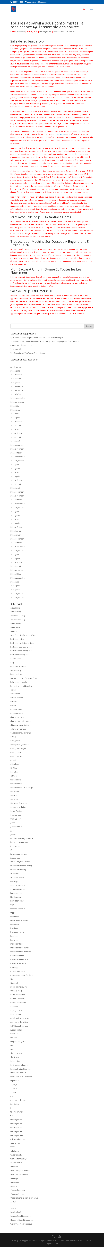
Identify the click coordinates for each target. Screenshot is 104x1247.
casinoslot (14, 705)
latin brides (14, 916)
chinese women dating (19, 725)
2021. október (16, 543)
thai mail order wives (18, 1100)
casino (13, 690)
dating (12, 737)
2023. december (17, 445)
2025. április (15, 417)
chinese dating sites (18, 717)
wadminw (21, 31)
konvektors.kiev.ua (17, 901)
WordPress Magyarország (21, 1224)
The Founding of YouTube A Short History (27, 353)
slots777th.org (16, 1053)
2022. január (15, 535)
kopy (12, 905)
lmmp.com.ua (16, 940)
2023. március (16, 480)
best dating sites (17, 639)
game (12, 822)
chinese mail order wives (20, 721)
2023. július (15, 464)
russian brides (16, 1030)
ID (11, 850)
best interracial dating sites (21, 651)
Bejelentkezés (16, 1212)
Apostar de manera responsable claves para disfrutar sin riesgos (36, 337)
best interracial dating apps (21, 647)
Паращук (14, 1178)
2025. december (17, 386)
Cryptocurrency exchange (20, 733)
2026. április (15, 371)
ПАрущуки (14, 1182)
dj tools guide (16, 764)
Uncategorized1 (16, 1123)
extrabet (13, 776)
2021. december (17, 539)
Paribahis (14, 1006)
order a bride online (18, 1002)
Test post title (16, 349)
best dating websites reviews (22, 643)
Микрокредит (16, 1162)
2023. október (16, 453)
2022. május (15, 519)
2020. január (15, 589)
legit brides (14, 928)
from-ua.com (15, 819)
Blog (12, 662)
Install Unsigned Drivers (20, 862)
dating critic (15, 740)
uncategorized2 (16, 1127)
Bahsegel (14, 631)
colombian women (18, 729)
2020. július (15, 582)
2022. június (15, 515)
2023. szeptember (17, 457)
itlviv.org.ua (15, 881)
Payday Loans (16, 1010)
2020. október (16, 574)
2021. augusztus (17, 550)
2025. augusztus (17, 402)
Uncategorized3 (16, 1131)
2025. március (16, 421)
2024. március (16, 433)
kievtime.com (15, 897)
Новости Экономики (19, 1174)
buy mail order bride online (21, 686)
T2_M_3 (13, 1088)
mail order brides (17, 955)
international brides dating (21, 865)
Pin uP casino (15, 1014)
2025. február (15, 425)
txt (11, 1116)
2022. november (17, 496)
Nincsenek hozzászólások (64, 31)
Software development (19, 1065)
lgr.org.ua (14, 936)
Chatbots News (16, 713)
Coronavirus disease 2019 (21, 345)
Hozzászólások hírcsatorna (21, 1220)
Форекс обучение (17, 1194)
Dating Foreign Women (20, 744)
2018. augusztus (17, 593)
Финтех (13, 1186)
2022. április (15, 523)
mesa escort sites (17, 971)
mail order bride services (20, 948)
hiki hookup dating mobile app (22, 838)
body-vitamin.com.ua (19, 666)
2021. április (15, 558)
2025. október (16, 394)
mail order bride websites (20, 951)
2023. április (15, 476)
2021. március (16, 562)
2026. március (16, 374)
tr (11, 1108)
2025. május (15, 413)
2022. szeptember (17, 503)
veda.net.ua (15, 1143)
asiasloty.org (15, 611)
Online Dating (16, 991)
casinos (13, 701)
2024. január (15, 441)
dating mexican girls (18, 748)
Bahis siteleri (15, 623)
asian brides (15, 608)
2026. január (15, 382)
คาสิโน (13, 1202)
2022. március (16, 527)
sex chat (13, 1037)
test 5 (12, 1096)
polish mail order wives (19, 1018)
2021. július (15, 554)
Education (14, 772)
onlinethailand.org (17, 998)
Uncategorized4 (16, 1135)
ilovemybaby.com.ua (18, 854)
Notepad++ (15, 983)
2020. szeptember (17, 578)
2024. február (15, 437)
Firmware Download (18, 803)
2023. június (15, 468)
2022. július (15, 511)
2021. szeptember (17, 546)
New (12, 979)
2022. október (16, 500)
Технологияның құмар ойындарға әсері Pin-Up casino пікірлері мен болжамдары (44, 341)
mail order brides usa (19, 959)
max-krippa (15, 967)
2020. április (15, 585)
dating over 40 (16, 756)
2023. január (15, 488)
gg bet (13, 830)
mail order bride (16, 944)
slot (11, 1045)
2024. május (15, 429)
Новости (14, 1166)
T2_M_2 (13, 1084)
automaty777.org (17, 615)
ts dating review (16, 1112)
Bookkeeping (15, 670)
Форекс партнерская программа (24, 1198)
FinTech (13, 795)
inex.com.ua (15, 858)
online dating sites (17, 994)
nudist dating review (18, 987)
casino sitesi (15, 694)
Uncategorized (45, 31)
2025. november (17, 390)
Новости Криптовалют (20, 1170)
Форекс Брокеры (17, 1190)
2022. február (15, 531)
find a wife (14, 791)
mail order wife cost (18, 963)
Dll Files (13, 768)
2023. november (17, 449)
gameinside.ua (16, 826)
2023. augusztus (17, 460)
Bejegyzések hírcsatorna (20, 1216)
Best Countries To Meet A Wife (23, 635)
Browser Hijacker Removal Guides (24, 678)
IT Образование (17, 877)
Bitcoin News (15, 658)
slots (12, 1049)
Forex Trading (16, 811)
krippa (12, 912)
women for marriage (18, 1159)
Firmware (14, 799)
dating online (15, 752)
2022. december (17, 492)
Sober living (15, 1061)
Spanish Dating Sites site (20, 1069)
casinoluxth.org (16, 697)
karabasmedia (16, 893)
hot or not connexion (19, 842)
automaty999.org (17, 619)
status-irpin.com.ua (18, 1073)
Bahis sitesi (15, 627)
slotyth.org (14, 1057)
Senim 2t (14, 1033)
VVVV (12, 1147)
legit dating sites (17, 932)
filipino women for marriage (21, 787)
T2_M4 (13, 1092)
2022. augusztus (17, 507)
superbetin (14, 1080)
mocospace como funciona (21, 975)
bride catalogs (16, 674)
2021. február (15, 566)
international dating (18, 869)
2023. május (15, 472)
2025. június (15, 410)
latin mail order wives (19, 920)
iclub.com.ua (15, 846)
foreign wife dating (18, 807)
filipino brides (15, 780)
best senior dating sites (19, 654)
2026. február (15, 378)
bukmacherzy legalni (18, 682)
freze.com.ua (15, 815)
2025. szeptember (17, 398)
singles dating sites (18, 1041)
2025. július (15, 406)
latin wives (14, 924)
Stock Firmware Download (21, 1076)
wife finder (14, 1151)
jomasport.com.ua (17, 889)
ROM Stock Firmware (19, 1026)
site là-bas (61, 134)
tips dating (14, 1104)
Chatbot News (16, 709)
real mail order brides (19, 1022)
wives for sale (16, 1155)
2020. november (17, 570)
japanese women (17, 885)
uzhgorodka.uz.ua (17, 1139)
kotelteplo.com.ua (17, 908)
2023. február (15, 484)
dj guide (13, 760)
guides (13, 834)
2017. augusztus (17, 597)
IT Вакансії (15, 873)
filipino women (16, 783)
